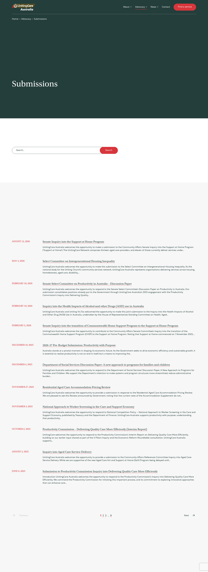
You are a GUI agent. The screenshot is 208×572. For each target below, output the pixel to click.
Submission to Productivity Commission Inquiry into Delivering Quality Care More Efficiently (100, 471)
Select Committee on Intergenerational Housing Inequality (79, 261)
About (126, 7)
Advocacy (140, 7)
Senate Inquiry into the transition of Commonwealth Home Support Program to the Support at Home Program (110, 325)
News (153, 7)
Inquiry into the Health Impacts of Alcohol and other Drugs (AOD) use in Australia (93, 306)
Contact (166, 7)
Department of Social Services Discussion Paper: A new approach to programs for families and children (106, 364)
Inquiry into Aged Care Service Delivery (67, 452)
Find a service (185, 7)
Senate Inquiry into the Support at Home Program (73, 241)
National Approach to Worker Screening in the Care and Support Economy (88, 406)
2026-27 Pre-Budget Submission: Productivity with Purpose (79, 345)
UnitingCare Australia (23, 7)
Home (15, 19)
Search (108, 150)
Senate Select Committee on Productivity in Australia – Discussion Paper (87, 283)
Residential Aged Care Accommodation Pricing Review (76, 387)
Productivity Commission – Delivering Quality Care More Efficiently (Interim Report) (95, 429)
